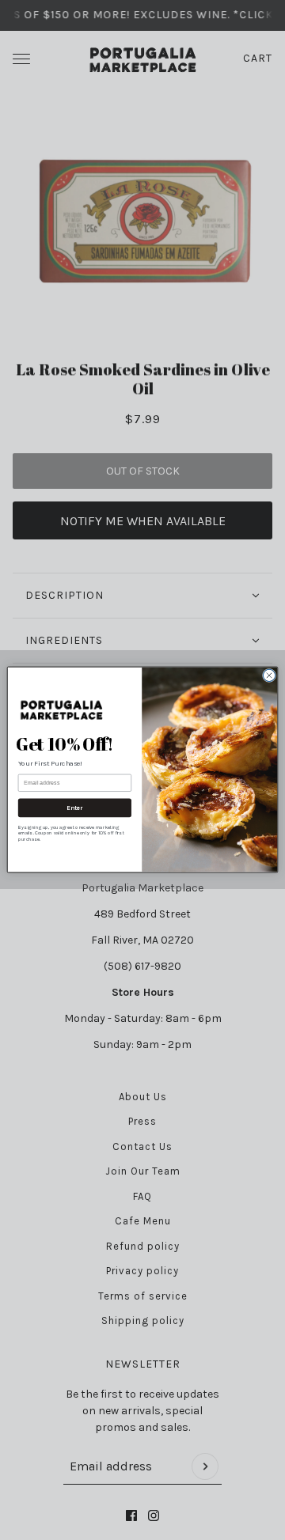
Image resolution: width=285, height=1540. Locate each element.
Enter (74, 808)
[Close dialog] (269, 676)
